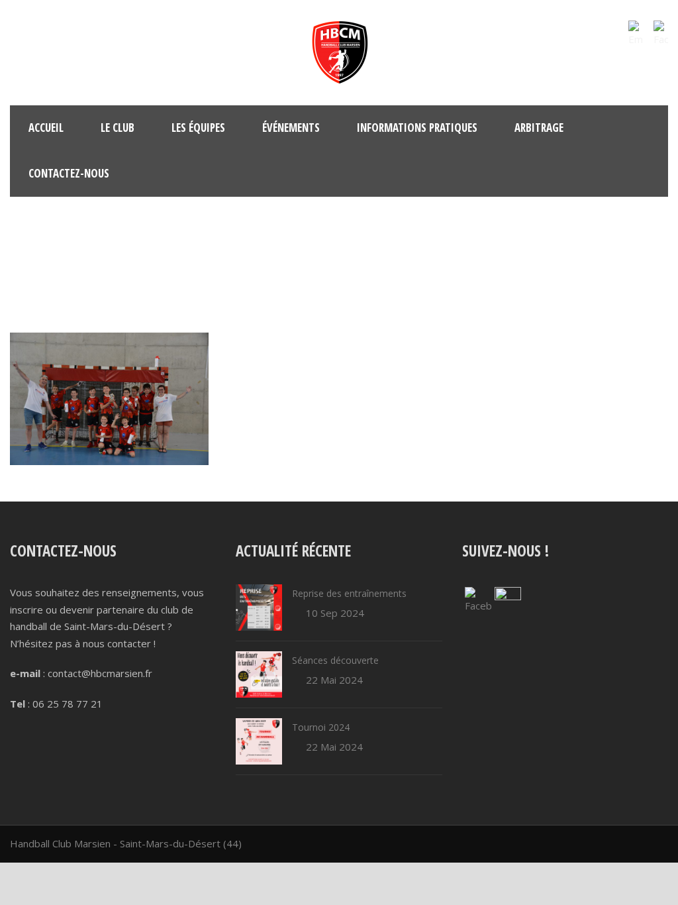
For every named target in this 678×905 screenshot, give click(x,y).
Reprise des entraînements (349, 593)
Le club (117, 127)
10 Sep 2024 (335, 612)
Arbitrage (538, 127)
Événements (291, 127)
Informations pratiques (417, 127)
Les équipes (198, 127)
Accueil (46, 127)
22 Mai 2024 (334, 679)
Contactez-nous (68, 173)
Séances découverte (335, 660)
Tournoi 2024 (321, 727)
